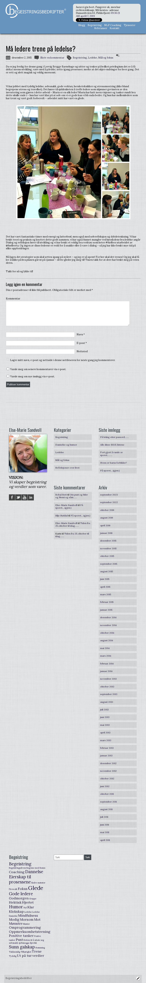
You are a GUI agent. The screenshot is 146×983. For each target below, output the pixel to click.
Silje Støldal (61, 515)
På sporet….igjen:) (110, 470)
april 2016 (105, 525)
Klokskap (16, 911)
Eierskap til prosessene (20, 879)
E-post (82, 343)
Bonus (42, 868)
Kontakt (114, 28)
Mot (37, 919)
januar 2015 (106, 609)
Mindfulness (28, 915)
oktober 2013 (107, 686)
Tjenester (129, 25)
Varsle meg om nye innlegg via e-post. (32, 376)
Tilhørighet (26, 952)
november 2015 (108, 548)
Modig (14, 919)
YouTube (24, 497)
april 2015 (105, 586)
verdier (38, 955)
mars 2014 (105, 655)
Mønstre (16, 923)
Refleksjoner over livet (67, 467)
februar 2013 (107, 747)
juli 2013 (104, 709)
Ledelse (92, 57)
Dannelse (34, 871)
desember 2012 (108, 763)
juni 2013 (105, 717)
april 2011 (105, 840)
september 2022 (109, 502)
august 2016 (106, 517)
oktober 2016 (107, 510)
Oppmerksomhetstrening (29, 931)
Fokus (23, 888)
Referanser (100, 28)
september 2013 (108, 694)
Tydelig (12, 956)
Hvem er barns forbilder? (113, 462)
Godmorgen (19, 898)
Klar (30, 907)
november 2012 (108, 770)
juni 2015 (105, 579)
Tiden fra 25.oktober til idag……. (72, 524)
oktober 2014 (107, 632)
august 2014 (106, 640)
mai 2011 (104, 832)
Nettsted (82, 351)
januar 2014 (106, 671)
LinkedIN (31, 497)
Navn (81, 334)
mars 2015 (105, 594)
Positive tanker (21, 935)
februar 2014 (107, 663)
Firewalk (13, 889)
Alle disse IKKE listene (112, 444)
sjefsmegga (24, 943)
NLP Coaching (112, 25)
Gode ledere (21, 893)
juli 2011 (104, 816)
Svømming (40, 947)
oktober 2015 (107, 556)
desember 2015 (108, 540)
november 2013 (108, 678)
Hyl (25, 907)
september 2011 (108, 801)
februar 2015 (107, 602)
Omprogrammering (25, 927)
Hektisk (15, 902)
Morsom (26, 919)
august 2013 (106, 701)
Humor (16, 906)
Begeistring (95, 25)
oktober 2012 (107, 778)
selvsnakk (13, 943)
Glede (35, 887)
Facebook (12, 497)
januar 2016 (106, 533)
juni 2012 (105, 786)
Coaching (17, 872)
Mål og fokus (105, 57)
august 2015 (106, 571)
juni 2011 (104, 824)
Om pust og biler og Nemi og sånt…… (71, 496)
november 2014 (108, 625)
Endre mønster (38, 882)
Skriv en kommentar (52, 57)
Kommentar (13, 298)
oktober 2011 (107, 793)
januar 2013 (106, 755)
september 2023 (109, 494)
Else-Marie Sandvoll (66, 505)
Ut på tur (24, 955)
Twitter (18, 497)
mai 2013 (105, 724)
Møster (26, 924)
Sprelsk (33, 943)
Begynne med (32, 868)
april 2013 (105, 732)
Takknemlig (14, 952)
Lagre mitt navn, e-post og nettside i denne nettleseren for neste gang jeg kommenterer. (62, 360)
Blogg (81, 25)
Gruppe (32, 898)
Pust (19, 939)
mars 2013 (105, 740)
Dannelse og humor (66, 444)
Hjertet (28, 902)
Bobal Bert (61, 494)
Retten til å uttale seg (34, 940)
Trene (37, 951)
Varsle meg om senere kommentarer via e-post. (38, 369)
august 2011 (106, 809)
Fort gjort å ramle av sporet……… (111, 453)
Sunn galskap (22, 947)
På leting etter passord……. (114, 437)
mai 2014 (105, 648)
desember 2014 (108, 617)
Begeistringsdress (17, 868)
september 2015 (108, 563)
